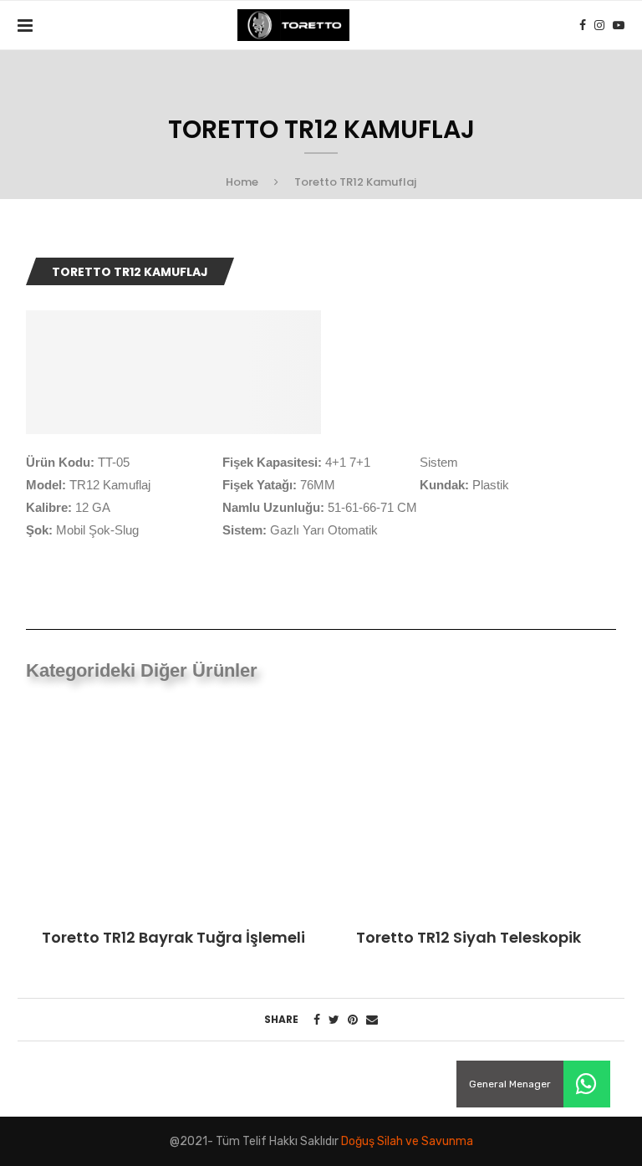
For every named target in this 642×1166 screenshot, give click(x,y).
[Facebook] (582, 25)
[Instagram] (599, 25)
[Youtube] (618, 25)
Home (242, 182)
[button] (586, 1084)
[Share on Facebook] (316, 1020)
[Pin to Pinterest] (353, 1020)
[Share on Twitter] (334, 1020)
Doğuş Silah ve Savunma (407, 1141)
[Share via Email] (372, 1020)
